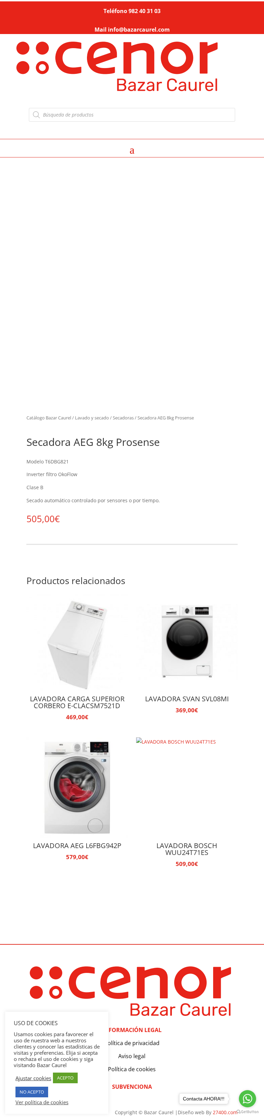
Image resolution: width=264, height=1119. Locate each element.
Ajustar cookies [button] (33, 1078)
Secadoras (123, 418)
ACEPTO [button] (65, 1078)
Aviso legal (131, 1056)
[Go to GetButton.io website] (247, 1112)
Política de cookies (132, 1069)
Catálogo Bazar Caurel (48, 418)
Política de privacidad (132, 1043)
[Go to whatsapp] (247, 1098)
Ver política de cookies (41, 1102)
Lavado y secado (92, 418)
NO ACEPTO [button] (32, 1092)
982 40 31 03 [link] (145, 11)
